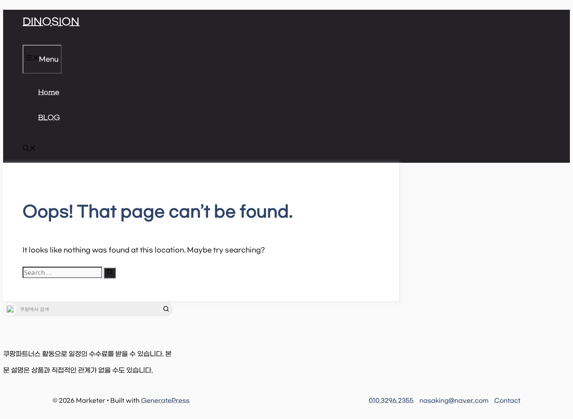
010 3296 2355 (391, 400)
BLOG (49, 118)
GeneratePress (165, 400)
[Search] (110, 273)
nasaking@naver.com (453, 400)
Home (48, 93)
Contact (507, 400)
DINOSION (51, 22)
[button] (29, 150)
